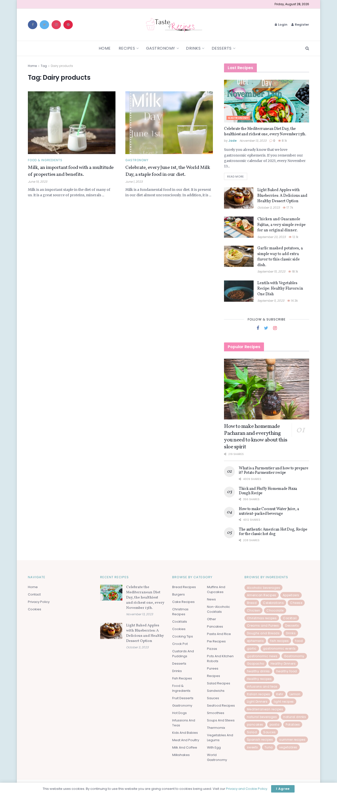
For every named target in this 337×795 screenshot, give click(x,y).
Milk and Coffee (184, 747)
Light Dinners (257, 701)
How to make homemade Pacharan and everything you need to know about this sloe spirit (255, 437)
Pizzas (212, 648)
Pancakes (215, 626)
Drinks (193, 48)
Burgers (178, 594)
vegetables (288, 747)
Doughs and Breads (263, 633)
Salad (252, 732)
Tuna (268, 747)
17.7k (289, 207)
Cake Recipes (183, 601)
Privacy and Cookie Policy (246, 788)
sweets (252, 747)
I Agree (283, 788)
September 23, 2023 (271, 237)
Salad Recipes (218, 683)
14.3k (294, 300)
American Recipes (261, 595)
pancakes (255, 724)
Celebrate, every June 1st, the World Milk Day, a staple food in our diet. (167, 171)
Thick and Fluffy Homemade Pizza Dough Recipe (268, 491)
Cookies (34, 609)
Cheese (296, 603)
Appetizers (291, 595)
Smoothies (215, 713)
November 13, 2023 (253, 141)
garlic (252, 648)
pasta (275, 724)
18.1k (294, 271)
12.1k (295, 237)
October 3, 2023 (268, 207)
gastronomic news (262, 656)
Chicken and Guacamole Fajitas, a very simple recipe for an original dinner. (281, 225)
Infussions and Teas (183, 723)
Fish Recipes (182, 678)
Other (211, 619)
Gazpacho (255, 663)
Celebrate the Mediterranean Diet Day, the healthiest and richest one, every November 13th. (265, 131)
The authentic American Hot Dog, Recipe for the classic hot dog (273, 532)
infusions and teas (262, 686)
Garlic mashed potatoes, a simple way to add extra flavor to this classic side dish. (280, 257)
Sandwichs (216, 690)
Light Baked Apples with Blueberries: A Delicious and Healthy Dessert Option (282, 195)
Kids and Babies (185, 732)
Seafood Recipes (221, 705)
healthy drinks (258, 671)
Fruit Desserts (182, 698)
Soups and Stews (221, 720)
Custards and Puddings (183, 653)
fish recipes (279, 641)
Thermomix (216, 727)
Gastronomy (160, 48)
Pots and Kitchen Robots (220, 658)
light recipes (284, 701)
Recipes (127, 48)
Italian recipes (258, 694)
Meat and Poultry (185, 740)
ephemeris (255, 641)
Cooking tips (182, 636)
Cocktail (290, 618)
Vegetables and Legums (220, 737)
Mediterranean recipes (265, 709)
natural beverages (262, 717)
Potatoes (293, 724)
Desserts (222, 48)
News (211, 599)
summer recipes (292, 739)
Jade (232, 141)
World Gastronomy (217, 757)
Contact (34, 594)
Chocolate (275, 610)
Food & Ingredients (45, 160)
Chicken (253, 610)
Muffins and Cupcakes (216, 589)
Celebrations (273, 603)
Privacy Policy (39, 601)
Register (301, 24)
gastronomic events (279, 648)
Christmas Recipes (180, 611)
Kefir (279, 694)
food (299, 641)
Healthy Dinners (283, 663)
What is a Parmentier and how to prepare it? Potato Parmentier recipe (273, 471)
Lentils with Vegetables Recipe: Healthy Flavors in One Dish (280, 288)
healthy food (286, 671)
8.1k (284, 141)
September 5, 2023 (270, 300)
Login (282, 24)
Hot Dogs (179, 713)
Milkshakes (181, 755)
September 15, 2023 (271, 271)
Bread (252, 603)
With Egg (214, 747)
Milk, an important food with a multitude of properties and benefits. (71, 171)
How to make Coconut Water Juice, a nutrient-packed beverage (269, 511)
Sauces (213, 698)
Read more (235, 177)
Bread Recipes (184, 587)
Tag (44, 66)
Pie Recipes (216, 641)
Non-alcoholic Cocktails (218, 609)
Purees (212, 668)
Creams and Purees (263, 625)
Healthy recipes (259, 679)
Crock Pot (180, 643)
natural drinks (294, 717)
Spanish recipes (260, 739)
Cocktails (179, 621)
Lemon (295, 694)
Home (105, 48)
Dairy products (62, 66)
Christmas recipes (262, 618)
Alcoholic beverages (263, 588)
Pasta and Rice (219, 634)
